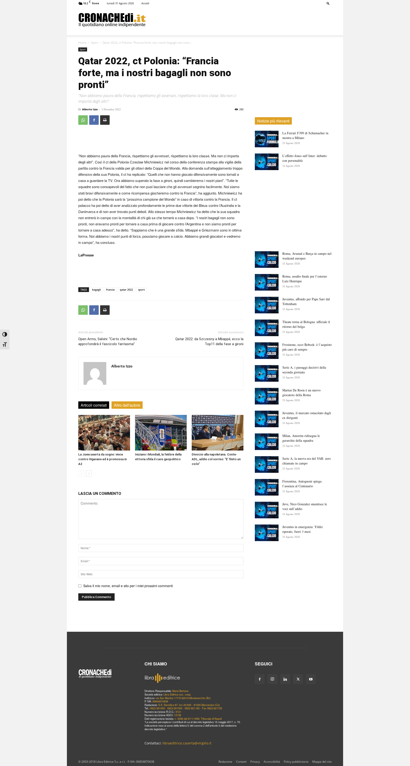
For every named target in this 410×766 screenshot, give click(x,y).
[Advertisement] (238, 19)
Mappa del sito (322, 762)
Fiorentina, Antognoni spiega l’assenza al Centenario (301, 483)
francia (110, 289)
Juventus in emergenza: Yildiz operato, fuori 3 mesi (302, 529)
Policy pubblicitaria (296, 762)
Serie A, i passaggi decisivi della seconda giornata (304, 369)
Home (82, 43)
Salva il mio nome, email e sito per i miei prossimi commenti (128, 585)
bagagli (96, 289)
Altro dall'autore (127, 405)
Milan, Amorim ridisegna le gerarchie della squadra (301, 438)
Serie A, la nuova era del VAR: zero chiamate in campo (306, 460)
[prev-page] (81, 473)
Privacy (255, 762)
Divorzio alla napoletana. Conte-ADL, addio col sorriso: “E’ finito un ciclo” (216, 459)
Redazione (225, 762)
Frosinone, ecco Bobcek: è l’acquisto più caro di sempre (307, 347)
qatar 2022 (126, 289)
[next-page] (89, 473)
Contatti (241, 762)
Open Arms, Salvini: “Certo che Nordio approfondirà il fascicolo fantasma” (107, 341)
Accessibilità (272, 762)
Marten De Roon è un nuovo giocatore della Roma (301, 392)
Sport (94, 43)
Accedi (145, 3)
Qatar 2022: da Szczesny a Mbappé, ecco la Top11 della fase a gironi (209, 341)
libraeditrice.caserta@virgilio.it (187, 743)
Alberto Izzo (90, 109)
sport (141, 289)
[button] (328, 3)
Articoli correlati (94, 405)
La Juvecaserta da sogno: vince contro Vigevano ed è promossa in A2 (102, 459)
